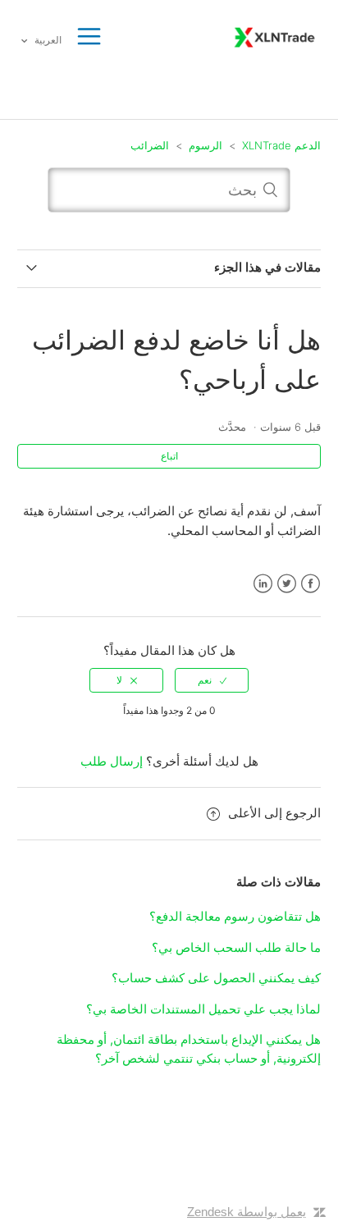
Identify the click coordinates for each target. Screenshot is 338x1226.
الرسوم (205, 145)
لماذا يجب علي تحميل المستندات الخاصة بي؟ (203, 1009)
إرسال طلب (111, 761)
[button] (89, 37)
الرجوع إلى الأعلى (274, 813)
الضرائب (149, 145)
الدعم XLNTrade (281, 145)
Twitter (286, 584)
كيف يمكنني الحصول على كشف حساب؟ (216, 978)
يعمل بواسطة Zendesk (246, 1212)
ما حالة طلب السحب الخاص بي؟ (236, 947)
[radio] (212, 680)
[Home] (275, 35)
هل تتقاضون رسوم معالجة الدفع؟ (235, 916)
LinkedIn (263, 584)
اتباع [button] (169, 456)
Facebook (310, 584)
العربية (47, 40)
